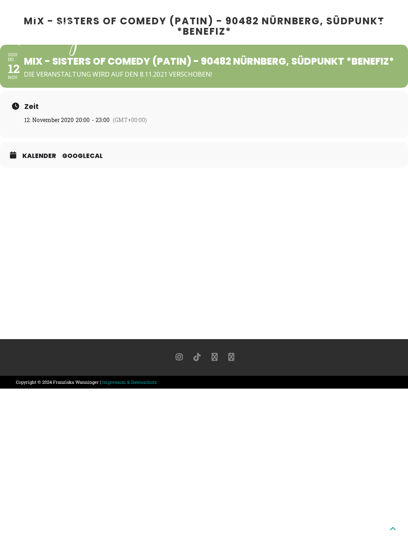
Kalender (39, 156)
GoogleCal (82, 156)
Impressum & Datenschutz (129, 382)
